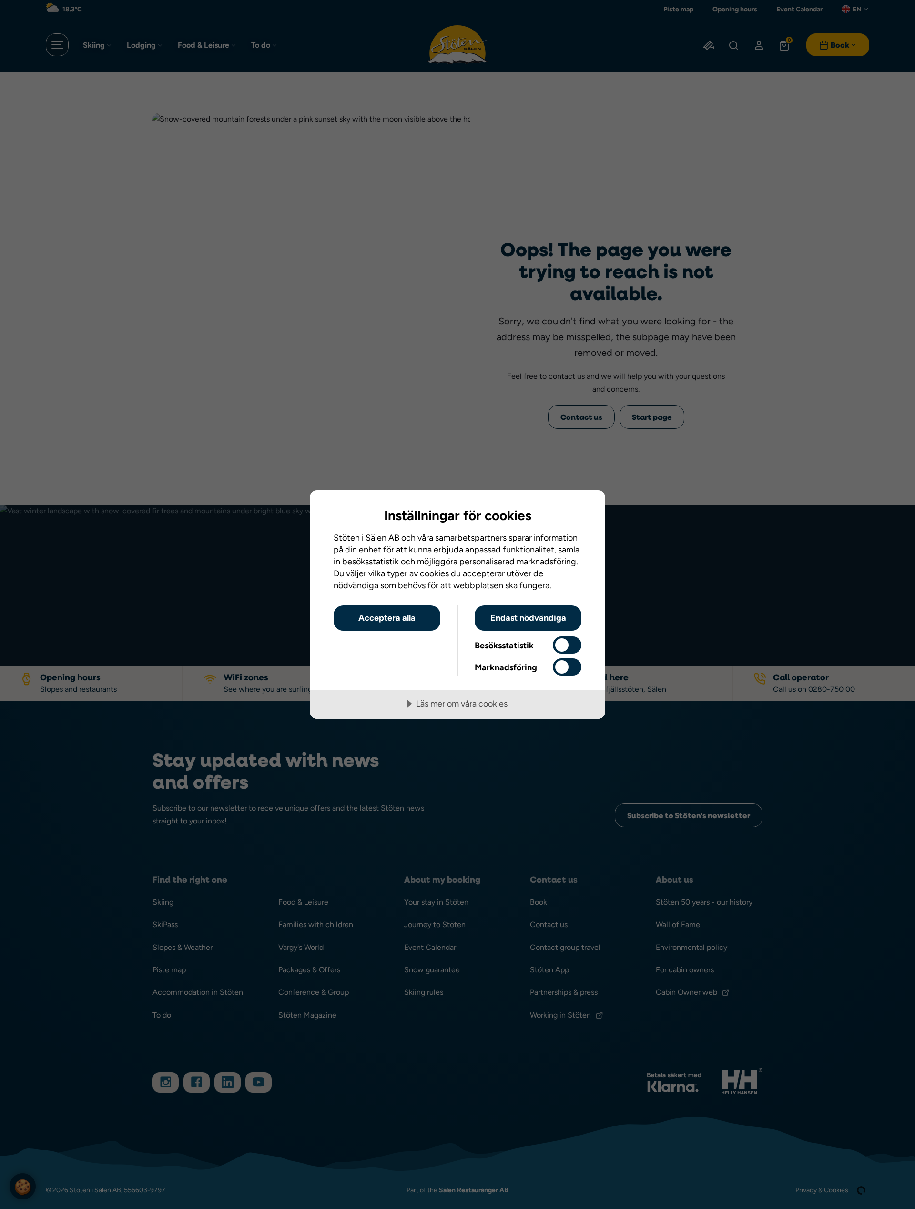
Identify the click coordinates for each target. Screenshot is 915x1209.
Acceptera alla (387, 618)
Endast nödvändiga (528, 618)
